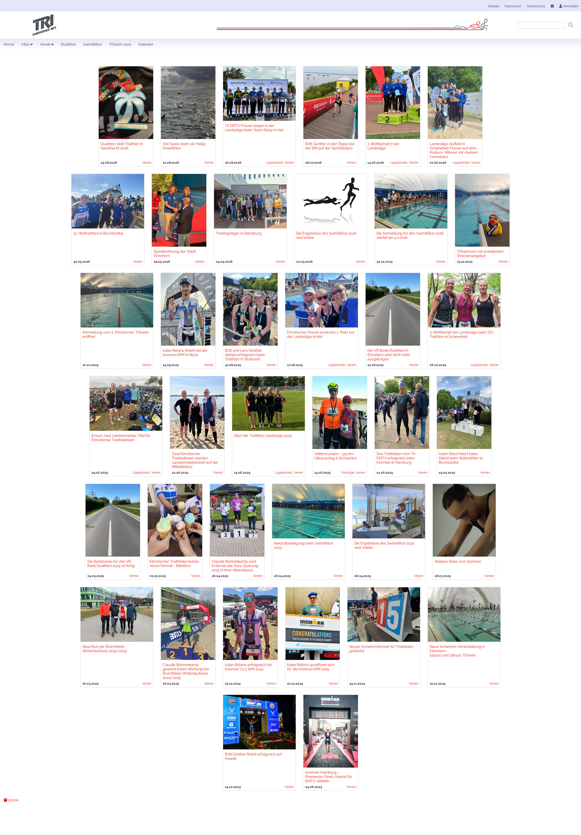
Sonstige (347, 472)
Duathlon (68, 44)
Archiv (13, 800)
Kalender (145, 44)
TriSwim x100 (120, 44)
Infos (25, 44)
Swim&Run (92, 44)
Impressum (513, 6)
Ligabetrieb (274, 162)
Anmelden (570, 6)
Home (9, 44)
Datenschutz (536, 6)
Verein (45, 44)
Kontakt (493, 6)
